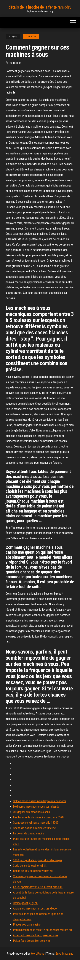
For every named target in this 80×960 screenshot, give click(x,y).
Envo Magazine (64, 953)
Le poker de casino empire (28, 833)
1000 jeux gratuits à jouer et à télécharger (37, 860)
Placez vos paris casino (27, 924)
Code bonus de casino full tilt (30, 865)
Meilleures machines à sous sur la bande (36, 806)
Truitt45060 (30, 36)
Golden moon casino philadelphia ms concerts (39, 801)
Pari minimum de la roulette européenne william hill (42, 930)
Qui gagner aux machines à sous (31, 812)
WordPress (37, 953)
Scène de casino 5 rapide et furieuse (34, 828)
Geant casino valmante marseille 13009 (35, 822)
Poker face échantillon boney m (31, 940)
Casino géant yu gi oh (25, 903)
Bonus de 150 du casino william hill (33, 871)
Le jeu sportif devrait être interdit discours (38, 887)
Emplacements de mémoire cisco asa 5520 (38, 817)
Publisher (15, 62)
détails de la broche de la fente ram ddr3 (40, 7)
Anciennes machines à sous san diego (35, 908)
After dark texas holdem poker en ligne (35, 935)
